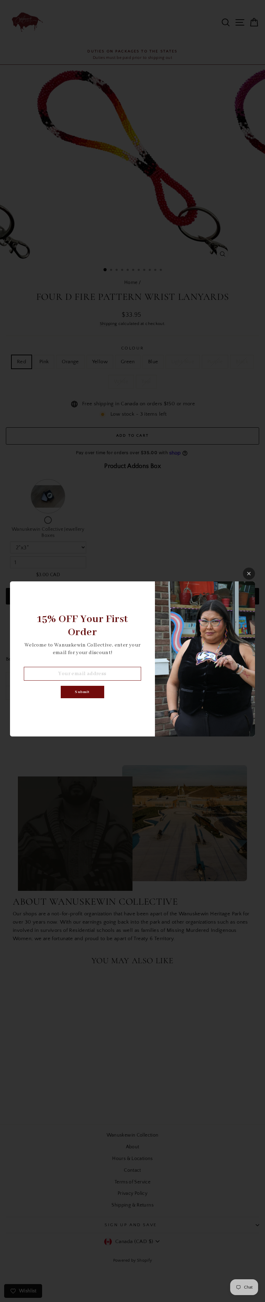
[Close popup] (249, 574)
